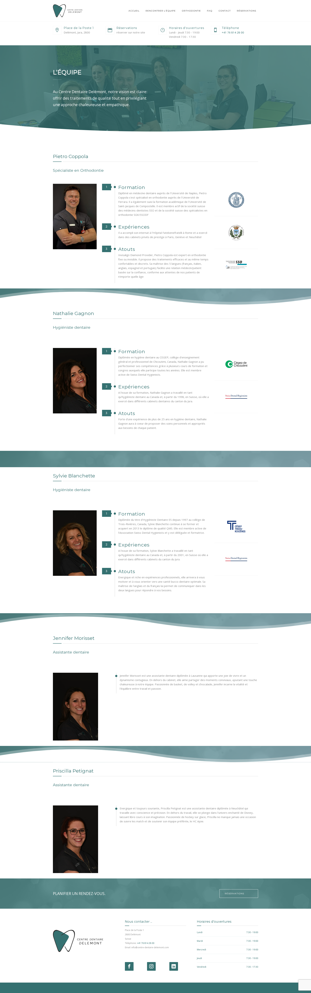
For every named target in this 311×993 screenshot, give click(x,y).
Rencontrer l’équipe (161, 10)
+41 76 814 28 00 (233, 32)
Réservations (246, 10)
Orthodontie (191, 10)
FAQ (209, 10)
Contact (224, 10)
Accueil (134, 10)
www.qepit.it (59, 987)
